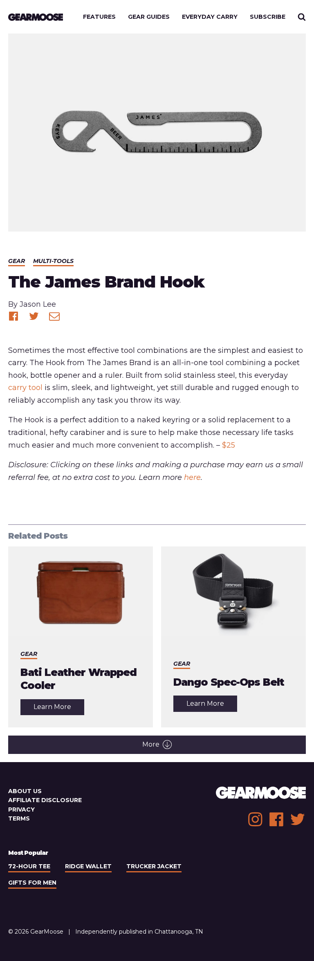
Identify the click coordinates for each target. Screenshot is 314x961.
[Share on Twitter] (34, 316)
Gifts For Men (32, 882)
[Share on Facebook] (13, 316)
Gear (16, 261)
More (150, 744)
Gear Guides (149, 17)
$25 (228, 445)
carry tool (25, 387)
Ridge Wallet (88, 866)
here (192, 477)
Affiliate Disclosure (45, 800)
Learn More (59, 708)
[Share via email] (54, 316)
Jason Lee (38, 304)
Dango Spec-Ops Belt (228, 682)
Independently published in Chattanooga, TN (139, 931)
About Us (25, 791)
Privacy (21, 809)
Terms (19, 818)
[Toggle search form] (302, 17)
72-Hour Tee (29, 866)
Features (99, 17)
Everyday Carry (210, 17)
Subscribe (267, 17)
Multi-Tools (53, 261)
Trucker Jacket (154, 866)
